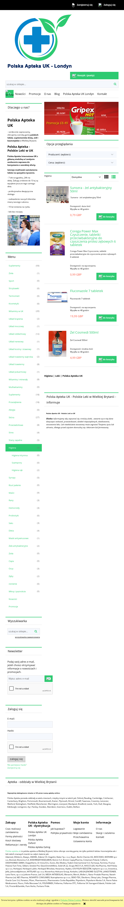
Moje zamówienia (82, 833)
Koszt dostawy (13, 840)
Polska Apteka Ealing (39, 847)
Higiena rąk (17, 470)
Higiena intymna (20, 455)
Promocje (13, 606)
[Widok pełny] (113, 177)
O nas (99, 828)
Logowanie (79, 828)
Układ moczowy (16, 326)
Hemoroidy (14, 507)
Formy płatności (14, 836)
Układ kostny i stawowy (20, 349)
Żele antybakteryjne (18, 545)
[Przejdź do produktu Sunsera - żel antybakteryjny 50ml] (57, 194)
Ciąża (11, 561)
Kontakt (100, 837)
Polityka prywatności (62, 833)
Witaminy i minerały (18, 379)
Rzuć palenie (15, 485)
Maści (11, 492)
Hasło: (10, 730)
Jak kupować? (58, 828)
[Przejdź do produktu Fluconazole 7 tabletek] (57, 297)
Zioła (11, 273)
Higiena (12, 447)
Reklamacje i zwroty (16, 844)
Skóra (11, 417)
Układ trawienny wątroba (21, 356)
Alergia (12, 409)
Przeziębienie (15, 402)
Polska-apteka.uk (13, 851)
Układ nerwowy (16, 341)
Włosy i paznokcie (17, 591)
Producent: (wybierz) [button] (59, 154)
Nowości (13, 599)
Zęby (11, 576)
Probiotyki (14, 515)
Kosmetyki (14, 303)
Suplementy (14, 265)
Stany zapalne (15, 440)
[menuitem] (20, 94)
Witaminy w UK (16, 311)
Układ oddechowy (17, 333)
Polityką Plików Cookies (71, 900)
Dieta (11, 530)
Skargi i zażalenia (105, 833)
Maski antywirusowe (18, 538)
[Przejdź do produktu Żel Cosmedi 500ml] (57, 344)
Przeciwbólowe (16, 425)
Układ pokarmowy (17, 371)
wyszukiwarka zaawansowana (27, 637)
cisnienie (13, 583)
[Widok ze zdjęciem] (106, 177)
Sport (11, 280)
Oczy (11, 568)
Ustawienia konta (82, 841)
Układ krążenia (16, 318)
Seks (11, 523)
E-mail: (11, 718)
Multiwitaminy (16, 387)
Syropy (12, 477)
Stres (11, 432)
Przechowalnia (81, 837)
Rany (11, 500)
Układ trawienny (16, 364)
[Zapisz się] (49, 678)
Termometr (14, 295)
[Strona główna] (39, 41)
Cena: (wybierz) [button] (56, 162)
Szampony (17, 462)
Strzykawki (14, 288)
